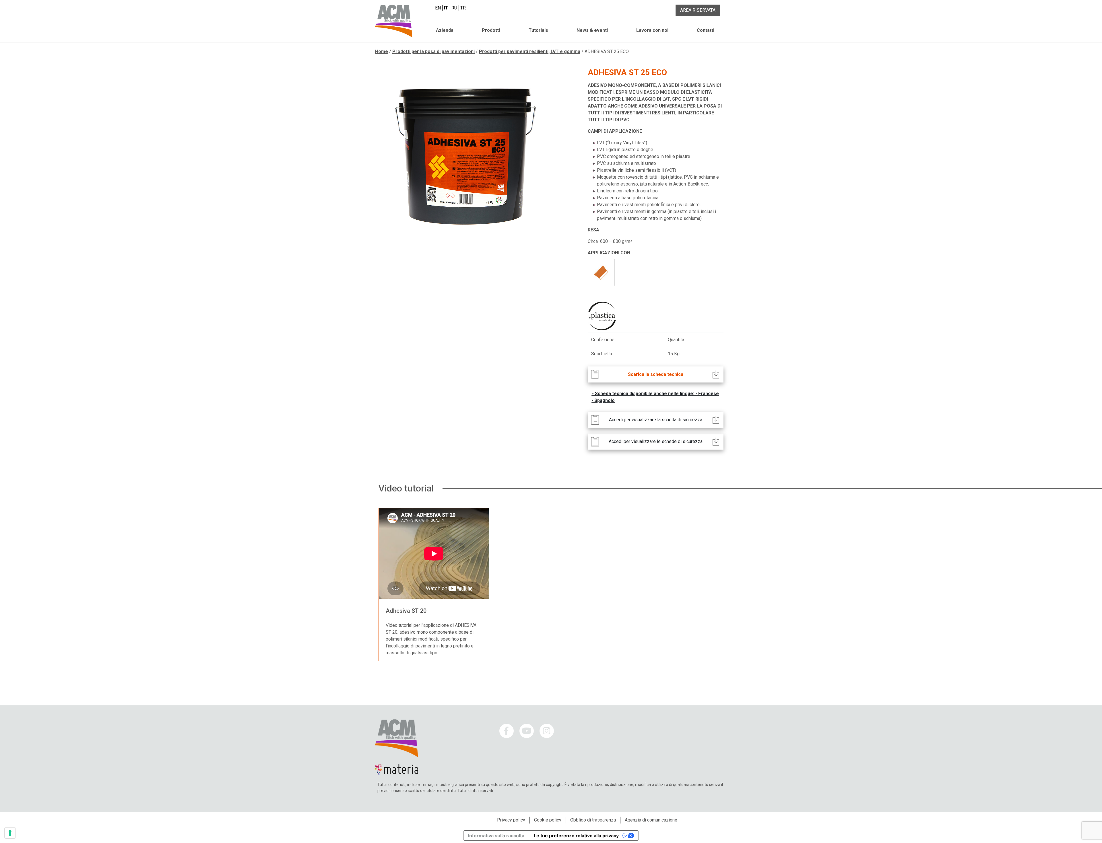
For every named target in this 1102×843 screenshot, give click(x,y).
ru (454, 8)
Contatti (705, 30)
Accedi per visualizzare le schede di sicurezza (656, 441)
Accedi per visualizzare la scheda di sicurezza (655, 419)
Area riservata (697, 10)
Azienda (444, 30)
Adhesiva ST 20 (406, 610)
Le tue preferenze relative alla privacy (576, 835)
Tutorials (538, 30)
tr (463, 8)
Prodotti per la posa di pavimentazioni (433, 51)
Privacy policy (511, 820)
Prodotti (491, 30)
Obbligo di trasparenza (593, 820)
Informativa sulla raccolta (496, 835)
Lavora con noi (652, 30)
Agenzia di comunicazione (651, 820)
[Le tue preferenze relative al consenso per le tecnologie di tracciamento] (10, 833)
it (446, 8)
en (438, 8)
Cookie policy (547, 820)
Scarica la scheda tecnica (655, 374)
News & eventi (592, 30)
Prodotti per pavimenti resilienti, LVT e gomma (529, 51)
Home (381, 51)
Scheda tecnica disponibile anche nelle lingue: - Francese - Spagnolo (655, 397)
